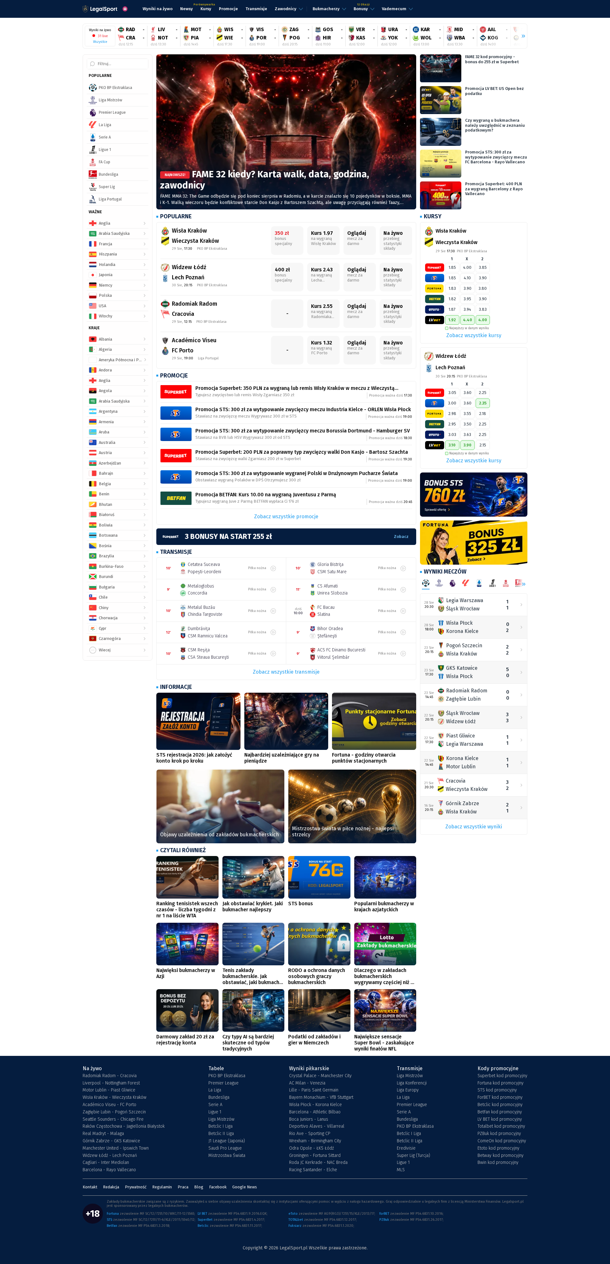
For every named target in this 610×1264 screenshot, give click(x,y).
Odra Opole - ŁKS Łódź (311, 1148)
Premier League (223, 1083)
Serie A (215, 1104)
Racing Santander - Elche (313, 1169)
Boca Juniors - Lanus (308, 1119)
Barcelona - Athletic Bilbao (315, 1112)
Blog (198, 1187)
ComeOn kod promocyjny (502, 1141)
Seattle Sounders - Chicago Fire (113, 1119)
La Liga (214, 1090)
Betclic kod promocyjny (500, 1104)
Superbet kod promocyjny (502, 1075)
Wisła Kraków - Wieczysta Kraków (114, 1097)
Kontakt (90, 1187)
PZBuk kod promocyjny (499, 1133)
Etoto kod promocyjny (498, 1148)
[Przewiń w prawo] (520, 36)
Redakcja (111, 1187)
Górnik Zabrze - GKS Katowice (111, 1141)
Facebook (218, 1187)
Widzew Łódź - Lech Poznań (110, 1155)
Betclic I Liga (220, 1126)
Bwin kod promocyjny (498, 1162)
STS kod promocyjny (497, 1090)
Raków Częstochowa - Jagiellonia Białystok (124, 1126)
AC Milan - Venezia (307, 1083)
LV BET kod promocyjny (500, 1119)
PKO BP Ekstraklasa (226, 1075)
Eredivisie (406, 1148)
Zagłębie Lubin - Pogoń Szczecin (114, 1112)
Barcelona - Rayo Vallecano (109, 1169)
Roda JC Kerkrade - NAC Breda (318, 1162)
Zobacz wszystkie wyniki (473, 827)
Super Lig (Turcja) (413, 1155)
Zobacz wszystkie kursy (473, 335)
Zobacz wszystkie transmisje (286, 672)
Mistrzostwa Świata (226, 1155)
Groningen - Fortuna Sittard (315, 1155)
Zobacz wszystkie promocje (286, 516)
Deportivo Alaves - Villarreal (316, 1126)
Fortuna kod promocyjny (501, 1083)
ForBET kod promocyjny (500, 1097)
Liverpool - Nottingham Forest (111, 1083)
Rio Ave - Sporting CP (309, 1133)
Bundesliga (218, 1097)
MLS (401, 1169)
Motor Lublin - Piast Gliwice (109, 1090)
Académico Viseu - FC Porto (109, 1104)
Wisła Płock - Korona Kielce (315, 1104)
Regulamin (162, 1187)
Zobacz (401, 536)
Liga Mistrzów (221, 1119)
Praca (183, 1187)
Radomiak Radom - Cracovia (110, 1075)
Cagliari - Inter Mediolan (106, 1162)
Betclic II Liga (221, 1133)
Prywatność (135, 1187)
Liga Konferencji (412, 1083)
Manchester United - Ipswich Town (116, 1148)
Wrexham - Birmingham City (315, 1141)
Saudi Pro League (225, 1148)
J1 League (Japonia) (226, 1141)
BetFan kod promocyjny (500, 1112)
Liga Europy (408, 1090)
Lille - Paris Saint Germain (313, 1090)
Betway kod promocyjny (501, 1155)
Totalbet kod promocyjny (501, 1126)
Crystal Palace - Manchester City (320, 1075)
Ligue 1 (214, 1112)
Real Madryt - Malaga (103, 1133)
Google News (244, 1187)
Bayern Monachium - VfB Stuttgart (321, 1097)
